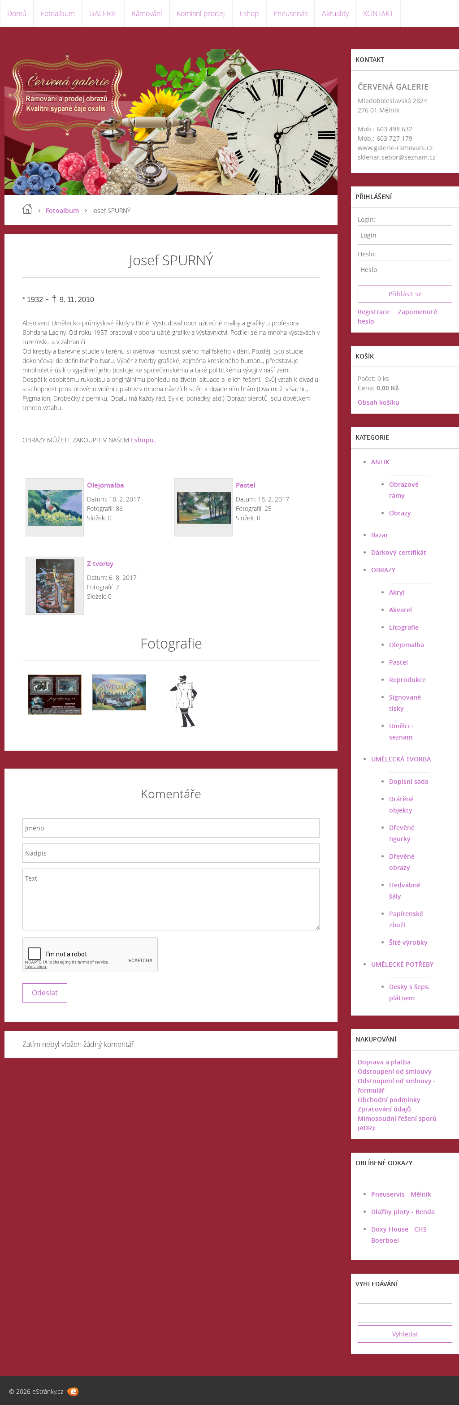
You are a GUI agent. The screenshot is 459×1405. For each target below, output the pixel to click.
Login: (366, 219)
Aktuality (335, 13)
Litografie (404, 627)
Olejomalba (105, 484)
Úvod (27, 208)
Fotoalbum (58, 13)
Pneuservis (290, 13)
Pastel (245, 484)
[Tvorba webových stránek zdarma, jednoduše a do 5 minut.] (72, 1392)
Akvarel (400, 609)
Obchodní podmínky (389, 1099)
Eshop (249, 13)
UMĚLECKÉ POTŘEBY (402, 964)
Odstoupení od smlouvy (395, 1071)
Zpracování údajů (384, 1109)
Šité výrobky (408, 942)
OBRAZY (383, 570)
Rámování (146, 13)
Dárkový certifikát (398, 552)
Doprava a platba (384, 1062)
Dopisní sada (409, 781)
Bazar (379, 535)
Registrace (374, 311)
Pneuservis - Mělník (401, 1194)
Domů (16, 13)
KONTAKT (378, 13)
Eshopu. (143, 440)
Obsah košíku (378, 402)
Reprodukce (407, 679)
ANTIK (380, 462)
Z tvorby (100, 563)
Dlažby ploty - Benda (403, 1211)
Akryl (397, 592)
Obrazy (400, 513)
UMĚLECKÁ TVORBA (401, 759)
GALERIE (103, 13)
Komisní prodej (201, 13)
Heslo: (366, 254)
